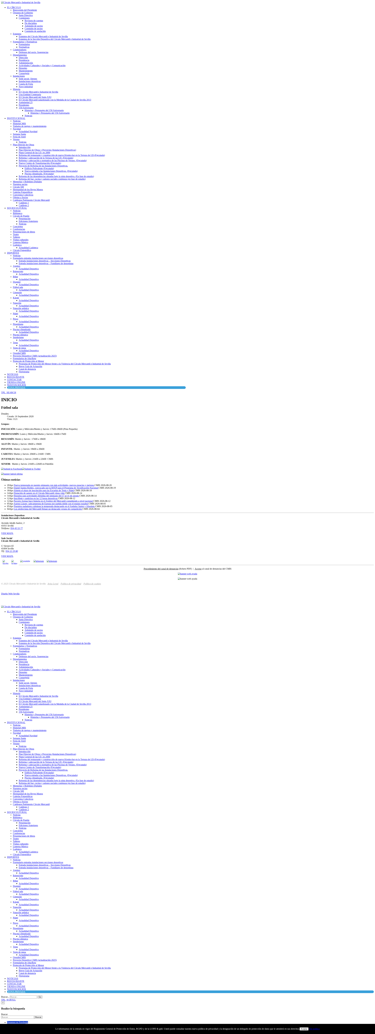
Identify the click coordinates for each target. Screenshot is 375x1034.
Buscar (4, 1014)
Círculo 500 (18, 187)
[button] (8, 392)
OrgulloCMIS (19, 353)
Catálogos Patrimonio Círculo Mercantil (31, 200)
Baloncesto (18, 271)
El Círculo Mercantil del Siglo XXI (35, 97)
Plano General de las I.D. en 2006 (34, 152)
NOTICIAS (12, 374)
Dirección (23, 57)
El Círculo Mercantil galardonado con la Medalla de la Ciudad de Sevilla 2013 (55, 100)
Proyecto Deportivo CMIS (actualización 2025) (35, 356)
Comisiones (24, 18)
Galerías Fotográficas (23, 192)
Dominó (17, 282)
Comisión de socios (34, 28)
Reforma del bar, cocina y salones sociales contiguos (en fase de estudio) (52, 179)
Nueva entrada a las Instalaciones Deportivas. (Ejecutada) (51, 171)
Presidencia (24, 60)
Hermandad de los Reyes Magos (28, 189)
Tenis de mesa (19, 348)
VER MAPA (7, 533)
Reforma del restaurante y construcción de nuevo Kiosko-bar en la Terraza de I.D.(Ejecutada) (62, 155)
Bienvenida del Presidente (25, 10)
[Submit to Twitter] (31, 469)
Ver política (314, 1029)
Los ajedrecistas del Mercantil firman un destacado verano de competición (48, 509)
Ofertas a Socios (20, 197)
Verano (16, 139)
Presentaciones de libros (24, 232)
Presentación (24, 218)
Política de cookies (92, 583)
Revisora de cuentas (34, 20)
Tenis (15, 342)
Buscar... (5, 997)
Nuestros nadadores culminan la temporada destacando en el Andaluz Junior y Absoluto (54, 506)
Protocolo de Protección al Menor (28, 361)
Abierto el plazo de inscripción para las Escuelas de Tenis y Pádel (44, 490)
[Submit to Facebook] (11, 469)
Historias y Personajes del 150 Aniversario (44, 110)
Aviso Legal (52, 583)
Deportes (23, 68)
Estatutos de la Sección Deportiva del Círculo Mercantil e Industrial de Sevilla (55, 39)
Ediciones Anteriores (28, 221)
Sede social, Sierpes (28, 78)
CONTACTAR (14, 379)
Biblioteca (17, 213)
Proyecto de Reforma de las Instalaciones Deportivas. (43, 166)
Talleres (16, 237)
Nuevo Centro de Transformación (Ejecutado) (40, 163)
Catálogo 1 (24, 202)
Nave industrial (26, 86)
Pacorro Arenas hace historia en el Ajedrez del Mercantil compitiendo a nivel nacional (53, 501)
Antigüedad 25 (26, 102)
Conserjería (24, 73)
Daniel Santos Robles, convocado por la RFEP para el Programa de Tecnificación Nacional (56, 488)
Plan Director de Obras (23, 144)
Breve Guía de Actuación (30, 366)
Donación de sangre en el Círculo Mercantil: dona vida (39, 493)
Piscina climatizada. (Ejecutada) (39, 173)
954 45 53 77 (16, 528)
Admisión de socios (34, 26)
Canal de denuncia (27, 369)
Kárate (16, 298)
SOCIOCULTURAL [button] (17, 208)
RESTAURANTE (15, 377)
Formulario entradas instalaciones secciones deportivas (38, 258)
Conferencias (19, 229)
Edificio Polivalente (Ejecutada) (39, 168)
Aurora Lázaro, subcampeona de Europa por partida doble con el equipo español (51, 503)
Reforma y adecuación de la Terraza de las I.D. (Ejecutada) (46, 158)
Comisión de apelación (35, 31)
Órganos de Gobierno (23, 12)
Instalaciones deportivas (30, 81)
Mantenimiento (26, 71)
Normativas (24, 47)
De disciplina (31, 23)
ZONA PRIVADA (16, 387)
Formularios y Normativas (25, 41)
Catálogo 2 (24, 205)
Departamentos (20, 55)
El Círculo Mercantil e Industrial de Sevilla (38, 92)
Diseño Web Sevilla (10, 593)
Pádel (15, 313)
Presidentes (24, 105)
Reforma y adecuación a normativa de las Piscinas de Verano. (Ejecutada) (53, 160)
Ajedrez (16, 266)
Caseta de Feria (26, 84)
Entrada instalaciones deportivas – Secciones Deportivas (45, 261)
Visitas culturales (20, 239)
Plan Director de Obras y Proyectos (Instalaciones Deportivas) (47, 150)
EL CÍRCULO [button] (14, 7)
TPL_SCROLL (8, 1000)
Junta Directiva (26, 15)
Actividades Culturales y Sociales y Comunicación (42, 65)
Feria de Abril (19, 137)
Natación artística (21, 308)
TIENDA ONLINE (16, 382)
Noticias (28, 115)
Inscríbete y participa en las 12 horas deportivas (36, 498)
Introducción (24, 147)
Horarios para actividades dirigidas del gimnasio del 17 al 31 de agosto (46, 495)
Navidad (17, 129)
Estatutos (17, 34)
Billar (15, 276)
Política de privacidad (71, 583)
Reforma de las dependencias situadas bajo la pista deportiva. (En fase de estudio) (56, 176)
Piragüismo (18, 324)
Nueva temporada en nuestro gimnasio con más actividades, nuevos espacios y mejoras (54, 485)
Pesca (15, 319)
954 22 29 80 (12, 551)
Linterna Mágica (20, 242)
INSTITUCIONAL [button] (16, 118)
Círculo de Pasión (21, 216)
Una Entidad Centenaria (30, 94)
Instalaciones (19, 76)
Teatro (16, 234)
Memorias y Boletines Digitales (27, 181)
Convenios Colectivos (23, 195)
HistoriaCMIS (19, 123)
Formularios (24, 44)
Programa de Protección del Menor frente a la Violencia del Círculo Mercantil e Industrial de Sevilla (65, 364)
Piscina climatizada (21, 329)
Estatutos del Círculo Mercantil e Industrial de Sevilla (43, 36)
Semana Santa (19, 134)
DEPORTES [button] (13, 253)
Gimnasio (17, 292)
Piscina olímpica (20, 334)
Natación (17, 303)
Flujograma (24, 371)
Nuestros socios (20, 184)
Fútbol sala (18, 287)
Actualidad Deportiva (29, 268)
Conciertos (18, 226)
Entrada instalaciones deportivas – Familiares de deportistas (46, 263)
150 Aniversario (26, 107)
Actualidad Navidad (28, 131)
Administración (26, 63)
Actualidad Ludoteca (28, 247)
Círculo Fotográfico (22, 250)
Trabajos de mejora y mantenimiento (29, 126)
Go (40, 997)
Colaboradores (19, 49)
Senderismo (18, 337)
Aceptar (304, 1029)
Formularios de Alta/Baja (24, 358)
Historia (16, 89)
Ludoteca (17, 245)
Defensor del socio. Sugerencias (33, 52)
